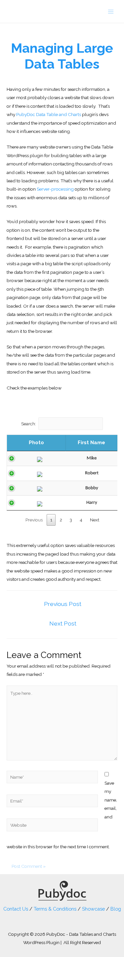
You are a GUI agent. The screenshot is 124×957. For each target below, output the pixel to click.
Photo (36, 443)
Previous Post (62, 604)
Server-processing (55, 189)
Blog (115, 909)
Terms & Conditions (55, 909)
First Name (91, 443)
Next (94, 519)
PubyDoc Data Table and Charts (48, 114)
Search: (28, 423)
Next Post (62, 623)
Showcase (93, 909)
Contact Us (15, 909)
